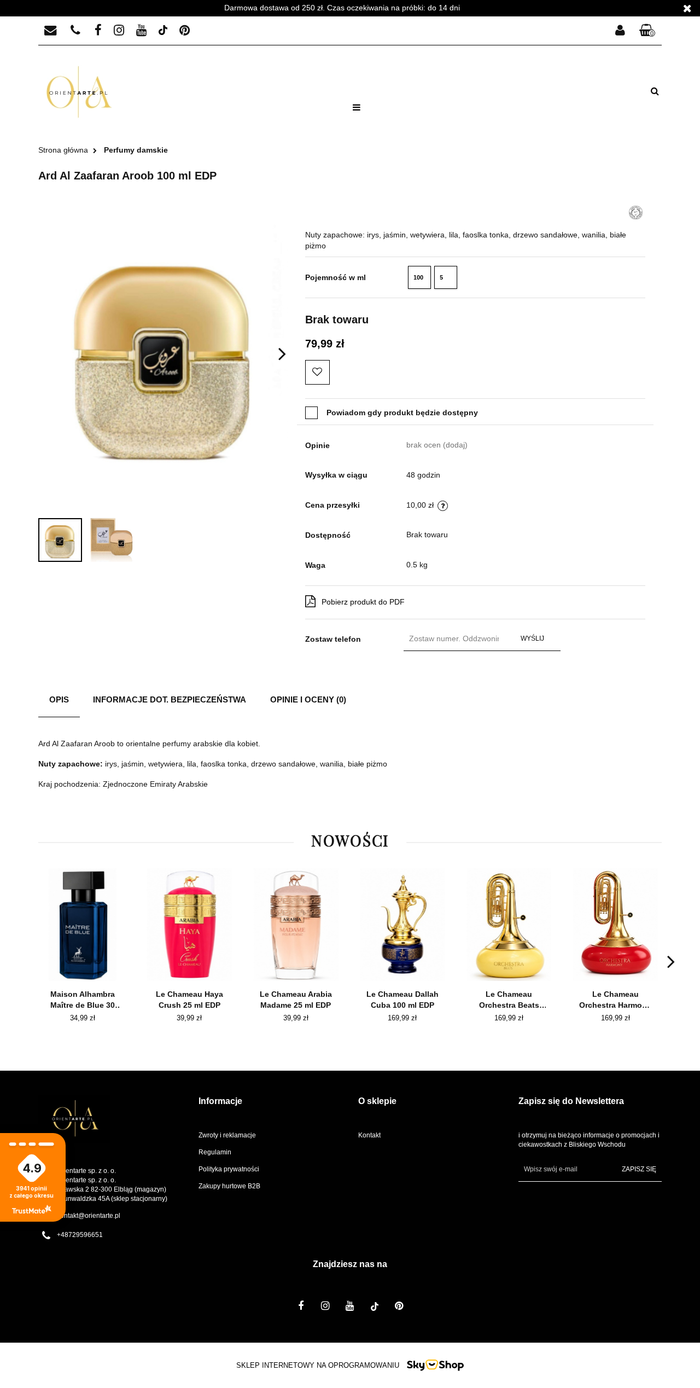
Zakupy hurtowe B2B (229, 1186)
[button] (647, 30)
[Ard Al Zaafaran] (635, 211)
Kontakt (369, 1135)
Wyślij (532, 638)
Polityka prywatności (229, 1169)
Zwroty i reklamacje (227, 1135)
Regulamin (215, 1152)
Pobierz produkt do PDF (363, 601)
